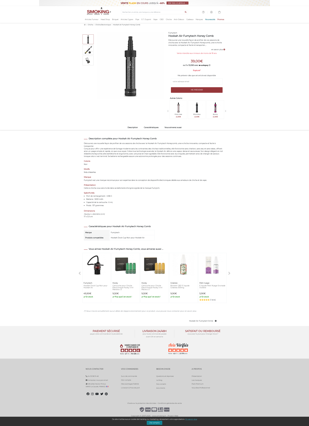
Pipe (137, 19)
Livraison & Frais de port (130, 388)
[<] (168, 111)
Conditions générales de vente (170, 403)
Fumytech (172, 33)
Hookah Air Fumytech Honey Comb (126, 25)
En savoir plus (191, 419)
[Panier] (219, 12)
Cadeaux (189, 19)
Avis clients (160, 388)
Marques (199, 19)
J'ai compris (154, 423)
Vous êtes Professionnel (201, 388)
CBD (162, 19)
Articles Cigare (127, 19)
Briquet (115, 19)
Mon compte (126, 380)
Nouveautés (210, 19)
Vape (155, 19)
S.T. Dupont (146, 19)
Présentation (197, 376)
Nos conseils (161, 384)
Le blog (159, 380)
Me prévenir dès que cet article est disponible (197, 75)
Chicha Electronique (103, 25)
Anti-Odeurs (179, 19)
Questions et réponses (165, 376)
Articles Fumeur (91, 19)
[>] (225, 111)
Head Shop (105, 19)
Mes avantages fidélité (130, 384)
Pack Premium (198, 384)
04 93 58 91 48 (92, 376)
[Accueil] (84, 25)
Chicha (169, 19)
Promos (220, 19)
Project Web (173, 416)
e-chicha (185, 143)
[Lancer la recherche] (185, 12)
